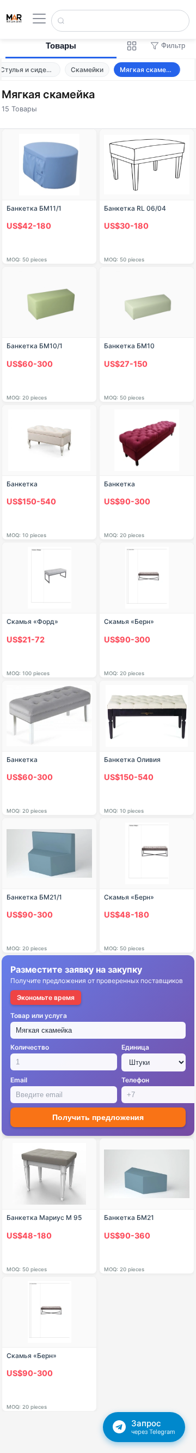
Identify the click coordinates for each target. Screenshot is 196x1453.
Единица (135, 1047)
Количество (29, 1047)
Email (18, 1080)
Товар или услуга (38, 1015)
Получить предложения (98, 1117)
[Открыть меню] (39, 18)
